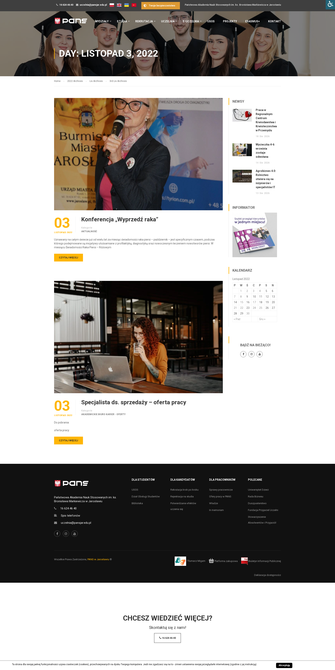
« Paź (237, 319)
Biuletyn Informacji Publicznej (264, 561)
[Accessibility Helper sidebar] (330, 4)
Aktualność (89, 231)
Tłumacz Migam (196, 561)
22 (241, 307)
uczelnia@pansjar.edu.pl (93, 4)
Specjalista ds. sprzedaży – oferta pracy (133, 402)
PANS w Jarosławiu (98, 559)
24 (254, 307)
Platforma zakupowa (226, 561)
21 (235, 307)
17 (254, 302)
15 (241, 302)
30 (248, 313)
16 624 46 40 (66, 4)
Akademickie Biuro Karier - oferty (103, 414)
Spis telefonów (70, 515)
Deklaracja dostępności (267, 575)
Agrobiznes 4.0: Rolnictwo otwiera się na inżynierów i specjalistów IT (266, 179)
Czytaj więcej (68, 257)
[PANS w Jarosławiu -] (71, 23)
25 (260, 307)
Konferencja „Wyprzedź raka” (119, 219)
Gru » (262, 319)
